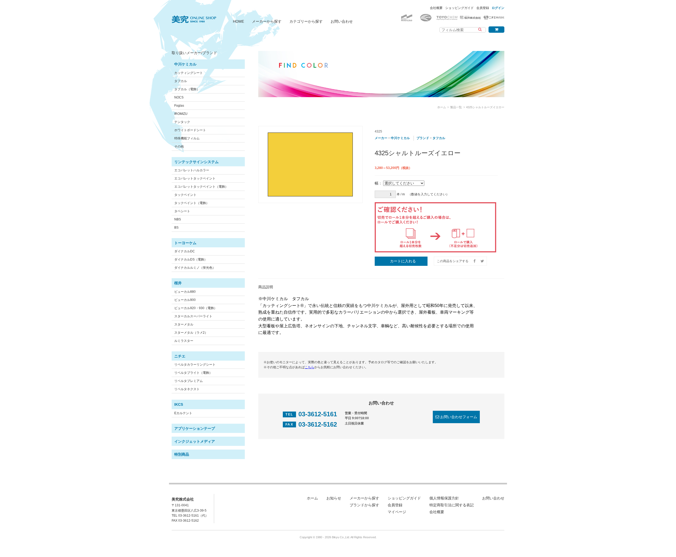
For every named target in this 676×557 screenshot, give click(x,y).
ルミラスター (183, 341)
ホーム (441, 107)
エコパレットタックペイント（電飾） (201, 186)
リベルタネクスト (187, 389)
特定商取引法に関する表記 (451, 505)
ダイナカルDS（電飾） (190, 259)
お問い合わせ (342, 21)
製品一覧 (456, 107)
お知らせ (333, 498)
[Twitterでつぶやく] (482, 261)
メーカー (381, 138)
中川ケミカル (185, 64)
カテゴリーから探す (306, 21)
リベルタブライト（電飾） (193, 373)
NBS (177, 219)
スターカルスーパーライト (193, 316)
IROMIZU (180, 114)
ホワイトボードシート (190, 130)
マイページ (397, 512)
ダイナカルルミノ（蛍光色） (194, 268)
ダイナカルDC (184, 251)
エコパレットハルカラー (191, 170)
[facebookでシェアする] (474, 261)
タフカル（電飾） (187, 89)
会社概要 (436, 8)
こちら (309, 367)
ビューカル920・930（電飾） (195, 308)
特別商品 (181, 454)
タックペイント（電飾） (191, 203)
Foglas (179, 105)
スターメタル (183, 324)
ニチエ (179, 356)
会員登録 (482, 8)
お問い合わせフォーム (458, 417)
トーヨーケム (185, 243)
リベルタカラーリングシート (194, 364)
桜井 (178, 283)
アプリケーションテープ (194, 428)
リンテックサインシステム (196, 162)
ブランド (422, 138)
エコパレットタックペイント (194, 178)
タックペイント (185, 195)
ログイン (498, 8)
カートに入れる (403, 261)
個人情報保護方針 (444, 498)
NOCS (179, 97)
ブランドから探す (364, 505)
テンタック (182, 122)
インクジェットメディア (194, 441)
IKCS (178, 404)
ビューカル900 (185, 300)
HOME (238, 21)
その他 (179, 146)
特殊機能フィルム (187, 138)
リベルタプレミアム (188, 381)
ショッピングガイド (459, 8)
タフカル (180, 81)
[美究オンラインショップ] (194, 16)
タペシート (182, 211)
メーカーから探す (266, 21)
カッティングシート (188, 73)
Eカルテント (183, 413)
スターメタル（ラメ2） (191, 332)
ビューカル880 (185, 292)
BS (176, 227)
